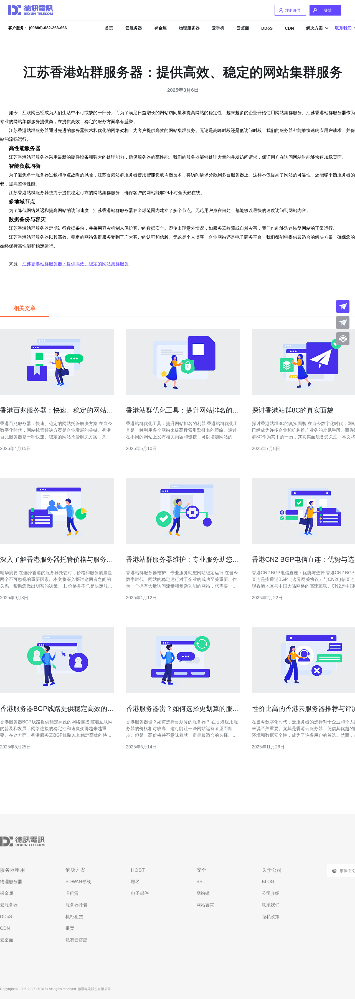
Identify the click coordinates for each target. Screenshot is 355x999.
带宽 (69, 928)
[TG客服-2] (342, 322)
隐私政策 (271, 916)
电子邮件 (140, 893)
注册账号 (293, 10)
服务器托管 (76, 905)
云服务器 (133, 28)
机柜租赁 (74, 916)
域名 (135, 881)
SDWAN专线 (78, 881)
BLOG (268, 881)
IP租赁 (71, 893)
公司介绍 (271, 893)
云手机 (218, 28)
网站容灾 (205, 905)
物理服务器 (189, 28)
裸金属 (160, 28)
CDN (289, 28)
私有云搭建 (76, 940)
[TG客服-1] (342, 306)
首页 (109, 28)
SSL (200, 881)
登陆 (328, 10)
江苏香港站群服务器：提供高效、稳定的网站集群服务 (75, 263)
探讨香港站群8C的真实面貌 (292, 410)
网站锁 (203, 893)
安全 (201, 870)
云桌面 (243, 28)
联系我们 (271, 905)
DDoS (267, 28)
